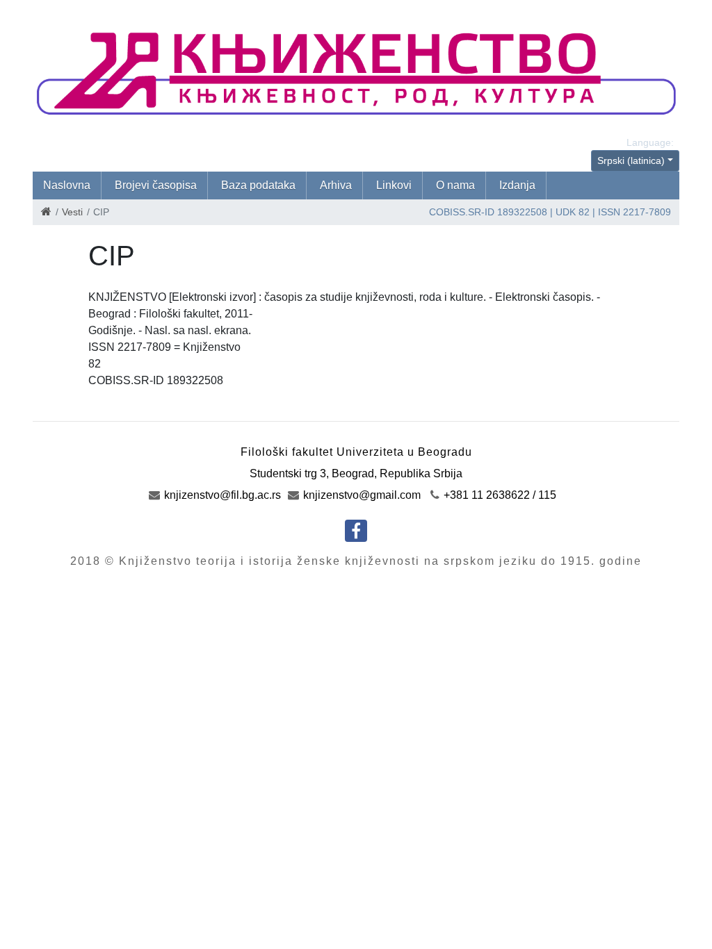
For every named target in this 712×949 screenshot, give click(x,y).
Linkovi (394, 185)
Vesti (72, 211)
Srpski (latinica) (631, 160)
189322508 (522, 211)
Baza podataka (258, 185)
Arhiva (336, 185)
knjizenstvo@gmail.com (360, 495)
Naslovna (66, 185)
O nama (455, 185)
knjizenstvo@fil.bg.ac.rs (221, 495)
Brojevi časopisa (156, 185)
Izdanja (517, 185)
